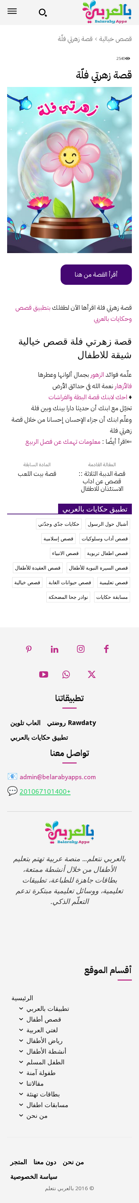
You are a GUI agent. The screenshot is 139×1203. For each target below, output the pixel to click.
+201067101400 (45, 792)
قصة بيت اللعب (37, 473)
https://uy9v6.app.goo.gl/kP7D (88, 274)
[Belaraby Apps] (92, 12)
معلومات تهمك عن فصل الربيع (63, 441)
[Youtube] (43, 676)
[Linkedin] (55, 651)
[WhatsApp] (66, 676)
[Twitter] (92, 676)
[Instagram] (81, 651)
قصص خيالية (115, 38)
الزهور (97, 374)
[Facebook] (107, 651)
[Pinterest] (29, 651)
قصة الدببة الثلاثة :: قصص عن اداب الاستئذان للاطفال (101, 481)
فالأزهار (123, 386)
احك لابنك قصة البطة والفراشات (87, 397)
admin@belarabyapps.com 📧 (51, 777)
